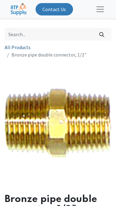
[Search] (101, 34)
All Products (18, 47)
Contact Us (54, 9)
